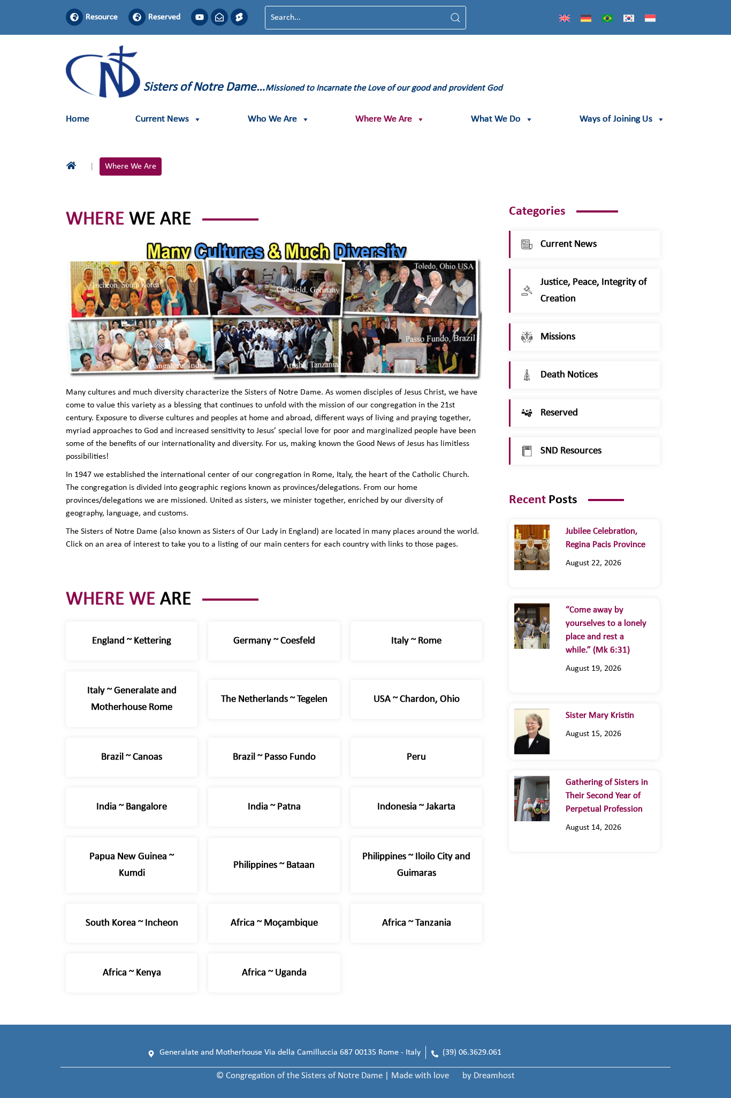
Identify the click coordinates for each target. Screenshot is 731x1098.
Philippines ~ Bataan (274, 865)
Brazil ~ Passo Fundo (274, 757)
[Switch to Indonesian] (650, 17)
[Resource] (74, 17)
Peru (416, 757)
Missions (557, 337)
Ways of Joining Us (616, 119)
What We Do (496, 119)
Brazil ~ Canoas (131, 757)
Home (77, 119)
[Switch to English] (564, 17)
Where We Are (383, 119)
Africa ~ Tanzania (416, 923)
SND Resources (570, 451)
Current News (162, 119)
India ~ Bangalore (131, 807)
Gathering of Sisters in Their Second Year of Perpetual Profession (607, 796)
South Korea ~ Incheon (132, 923)
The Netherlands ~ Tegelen (274, 699)
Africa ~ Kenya (132, 973)
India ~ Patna (274, 807)
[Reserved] (137, 17)
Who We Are (272, 119)
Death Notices (569, 375)
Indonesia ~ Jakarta (416, 807)
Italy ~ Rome (416, 641)
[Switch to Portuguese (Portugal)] (607, 17)
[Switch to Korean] (628, 17)
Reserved (164, 17)
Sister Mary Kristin (600, 715)
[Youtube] (199, 17)
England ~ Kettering (131, 641)
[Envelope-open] (219, 17)
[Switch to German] (586, 17)
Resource (102, 17)
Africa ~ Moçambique (274, 923)
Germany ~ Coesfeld (274, 641)
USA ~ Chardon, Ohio (417, 699)
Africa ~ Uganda (274, 973)
